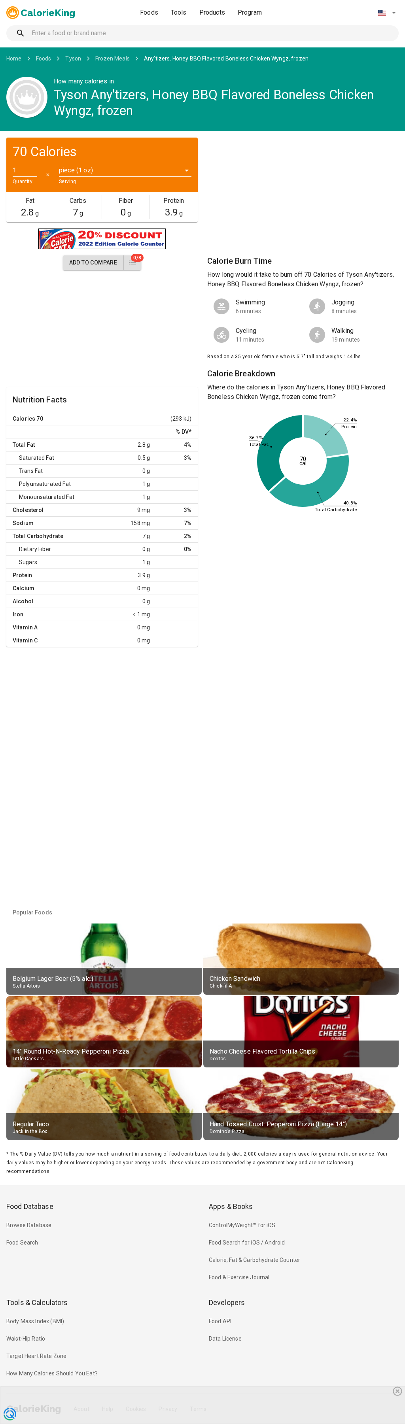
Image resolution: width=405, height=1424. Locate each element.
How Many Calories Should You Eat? (52, 1373)
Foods (149, 12)
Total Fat (24, 445)
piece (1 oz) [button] (76, 170)
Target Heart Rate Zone (36, 1356)
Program (250, 12)
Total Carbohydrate (38, 536)
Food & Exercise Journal (239, 1277)
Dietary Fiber (35, 549)
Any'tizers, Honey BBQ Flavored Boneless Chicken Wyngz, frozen (226, 58)
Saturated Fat (36, 458)
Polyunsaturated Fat (45, 484)
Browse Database (28, 1225)
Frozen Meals (112, 58)
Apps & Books (231, 1206)
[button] (387, 12)
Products (212, 12)
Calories (24, 418)
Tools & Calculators (37, 1302)
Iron (18, 614)
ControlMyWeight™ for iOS (242, 1225)
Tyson (73, 58)
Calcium (23, 588)
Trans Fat (31, 471)
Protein (22, 575)
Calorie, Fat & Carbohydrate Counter (254, 1260)
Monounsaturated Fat (46, 497)
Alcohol (23, 601)
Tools (179, 12)
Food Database (29, 1206)
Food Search (22, 1242)
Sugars (28, 562)
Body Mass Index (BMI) (35, 1321)
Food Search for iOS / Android (247, 1242)
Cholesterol (28, 510)
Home (14, 58)
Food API (220, 1321)
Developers (227, 1302)
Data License (225, 1338)
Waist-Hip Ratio (25, 1338)
